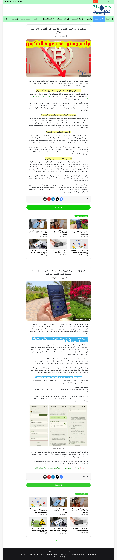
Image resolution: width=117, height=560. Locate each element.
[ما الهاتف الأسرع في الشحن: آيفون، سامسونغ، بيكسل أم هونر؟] (58, 244)
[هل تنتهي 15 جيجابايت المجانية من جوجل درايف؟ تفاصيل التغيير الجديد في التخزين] (38, 244)
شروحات (14, 19)
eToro (64, 147)
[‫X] (57, 199)
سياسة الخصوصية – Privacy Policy (54, 554)
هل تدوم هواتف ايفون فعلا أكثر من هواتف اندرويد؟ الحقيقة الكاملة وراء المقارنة (38, 232)
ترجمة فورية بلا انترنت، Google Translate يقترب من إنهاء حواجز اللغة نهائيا (59, 232)
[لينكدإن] (53, 199)
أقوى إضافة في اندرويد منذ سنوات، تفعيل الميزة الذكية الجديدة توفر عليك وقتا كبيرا (79, 232)
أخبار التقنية (98, 19)
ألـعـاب (36, 19)
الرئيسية (108, 19)
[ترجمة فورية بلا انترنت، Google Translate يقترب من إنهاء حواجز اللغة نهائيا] (58, 224)
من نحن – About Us (86, 554)
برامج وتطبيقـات (62, 19)
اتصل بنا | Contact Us (26, 554)
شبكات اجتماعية (25, 19)
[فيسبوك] (61, 199)
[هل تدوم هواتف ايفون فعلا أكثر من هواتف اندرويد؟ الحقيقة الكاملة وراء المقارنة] (38, 224)
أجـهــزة (88, 19)
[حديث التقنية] (102, 10)
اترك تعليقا (58, 207)
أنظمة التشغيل (47, 19)
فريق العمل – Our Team (39, 554)
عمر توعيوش (63, 36)
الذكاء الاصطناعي (76, 19)
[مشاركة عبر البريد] (45, 199)
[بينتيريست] (49, 199)
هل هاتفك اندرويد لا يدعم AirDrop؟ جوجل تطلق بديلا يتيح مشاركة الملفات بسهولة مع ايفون (79, 252)
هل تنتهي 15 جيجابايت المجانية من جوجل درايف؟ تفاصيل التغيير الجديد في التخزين (38, 252)
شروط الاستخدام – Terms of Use (72, 554)
